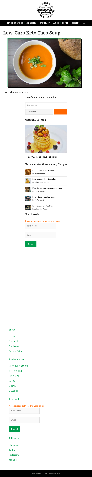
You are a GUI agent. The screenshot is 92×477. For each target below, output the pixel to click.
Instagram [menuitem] (14, 455)
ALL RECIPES (31, 23)
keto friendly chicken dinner (44, 197)
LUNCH (56, 23)
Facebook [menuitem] (14, 445)
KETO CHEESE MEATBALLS (43, 170)
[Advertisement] (46, 265)
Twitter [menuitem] (12, 450)
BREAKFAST (45, 23)
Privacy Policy (15, 351)
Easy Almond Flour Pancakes (44, 179)
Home (12, 336)
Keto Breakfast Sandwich (43, 206)
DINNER (65, 23)
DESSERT (76, 23)
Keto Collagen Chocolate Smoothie (47, 188)
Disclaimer (14, 346)
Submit (31, 244)
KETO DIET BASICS (15, 23)
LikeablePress (57, 473)
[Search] (60, 111)
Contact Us (14, 341)
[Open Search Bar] (83, 23)
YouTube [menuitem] (13, 459)
